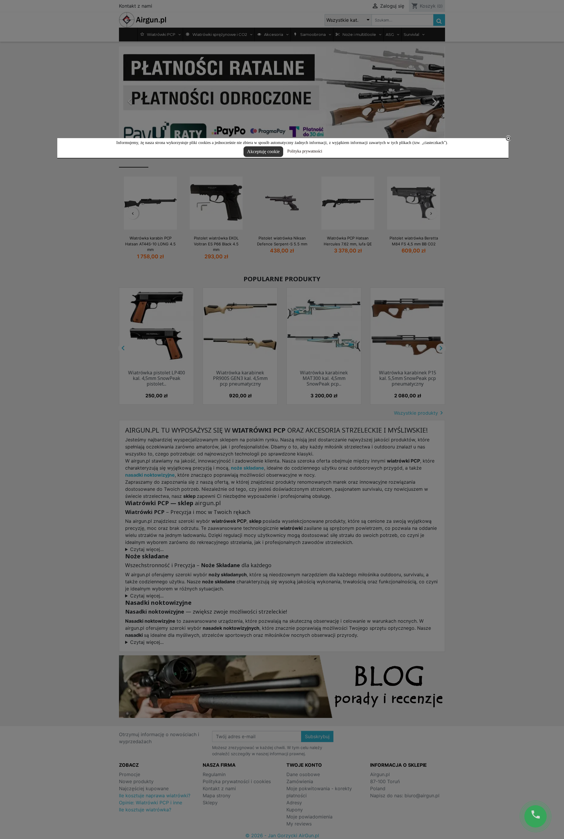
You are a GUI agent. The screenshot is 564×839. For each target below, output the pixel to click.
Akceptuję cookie (263, 151)
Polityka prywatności (304, 151)
